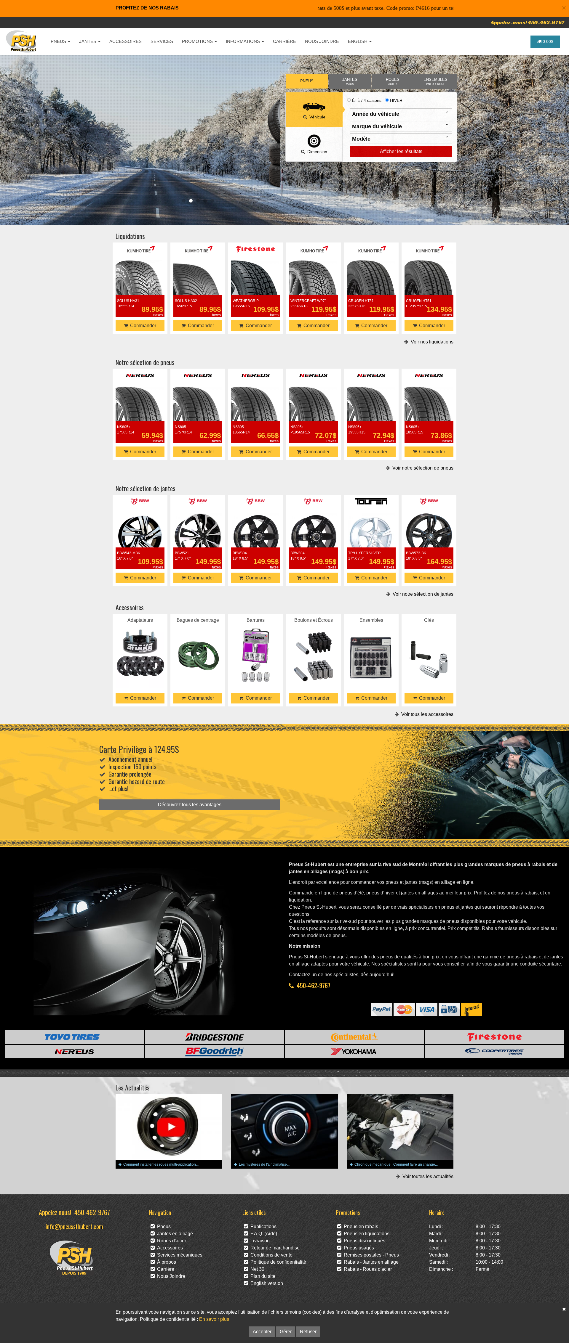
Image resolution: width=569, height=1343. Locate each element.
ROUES (392, 82)
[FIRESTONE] (494, 1037)
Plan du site (261, 1276)
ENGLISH (358, 41)
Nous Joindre (170, 1276)
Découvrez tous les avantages (189, 804)
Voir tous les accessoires (426, 714)
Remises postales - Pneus (370, 1254)
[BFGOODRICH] (214, 1051)
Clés (429, 647)
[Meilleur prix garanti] (198, 133)
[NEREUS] (74, 1051)
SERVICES (162, 41)
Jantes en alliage (174, 1233)
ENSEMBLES (435, 82)
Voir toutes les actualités (426, 1176)
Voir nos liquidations (430, 341)
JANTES (88, 41)
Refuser (308, 1331)
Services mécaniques (178, 1254)
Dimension (316, 151)
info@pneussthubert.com (74, 1226)
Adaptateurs (140, 647)
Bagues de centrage (198, 647)
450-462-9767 (313, 985)
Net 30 (256, 1269)
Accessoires (169, 1247)
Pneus (163, 1226)
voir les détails (140, 283)
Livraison (259, 1240)
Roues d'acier (170, 1240)
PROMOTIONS (198, 41)
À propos (165, 1262)
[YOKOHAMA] (354, 1051)
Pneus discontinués (363, 1240)
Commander (142, 325)
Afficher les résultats (401, 151)
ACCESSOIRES (125, 41)
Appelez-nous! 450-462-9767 (528, 22)
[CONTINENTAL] (354, 1037)
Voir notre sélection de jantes (421, 594)
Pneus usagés (357, 1247)
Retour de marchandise (274, 1247)
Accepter (262, 1331)
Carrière (164, 1269)
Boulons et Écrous (313, 647)
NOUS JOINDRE (322, 41)
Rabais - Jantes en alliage (370, 1262)
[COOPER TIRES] (494, 1051)
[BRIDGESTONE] (214, 1037)
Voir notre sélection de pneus (421, 467)
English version (265, 1283)
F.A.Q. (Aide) (262, 1233)
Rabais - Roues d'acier (366, 1269)
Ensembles (371, 647)
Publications (262, 1226)
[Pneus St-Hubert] (21, 41)
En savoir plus (214, 1319)
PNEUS (59, 41)
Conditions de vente (270, 1254)
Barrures (256, 647)
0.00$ (547, 41)
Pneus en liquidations (365, 1233)
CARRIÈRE (284, 41)
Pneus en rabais (359, 1226)
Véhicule (316, 117)
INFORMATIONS (243, 41)
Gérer (286, 1331)
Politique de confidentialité (277, 1262)
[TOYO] (74, 1037)
